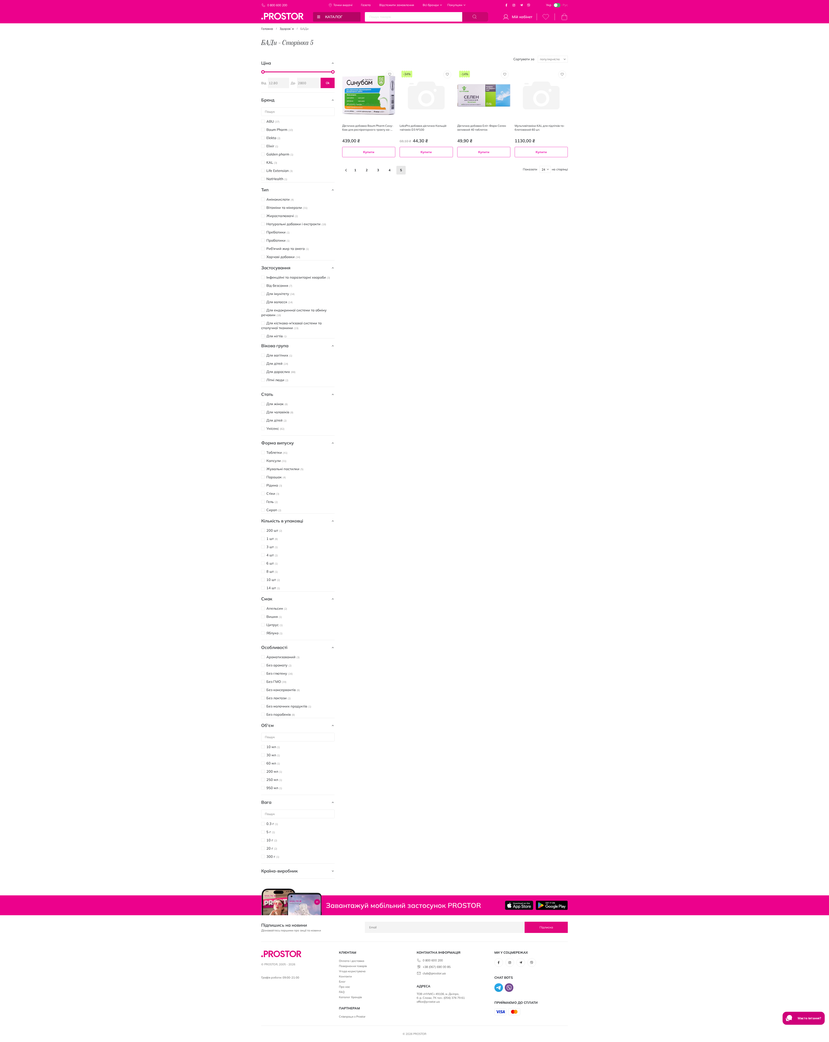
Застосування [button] (275, 267)
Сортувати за (523, 59)
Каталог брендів (350, 997)
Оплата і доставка (351, 961)
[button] (390, 74)
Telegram (521, 5)
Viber (528, 5)
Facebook (506, 5)
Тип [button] (265, 189)
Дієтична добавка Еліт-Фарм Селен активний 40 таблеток (481, 127)
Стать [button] (267, 394)
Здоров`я (287, 29)
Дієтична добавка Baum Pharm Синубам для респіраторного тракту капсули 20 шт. (367, 128)
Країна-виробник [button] (279, 871)
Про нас (344, 986)
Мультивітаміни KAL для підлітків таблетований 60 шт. (540, 127)
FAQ (342, 992)
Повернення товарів (353, 966)
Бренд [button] (267, 100)
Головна (267, 29)
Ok (328, 83)
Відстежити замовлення (396, 5)
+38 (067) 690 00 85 (437, 967)
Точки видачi (342, 5)
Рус (565, 5)
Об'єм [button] (267, 725)
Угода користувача (352, 971)
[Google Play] (552, 905)
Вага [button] (266, 802)
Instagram (514, 5)
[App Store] (519, 905)
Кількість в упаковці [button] (282, 520)
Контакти (345, 976)
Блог (342, 981)
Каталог (334, 16)
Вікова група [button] (274, 345)
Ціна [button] (266, 63)
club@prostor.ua (434, 973)
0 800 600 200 (277, 5)
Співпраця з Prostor (352, 1016)
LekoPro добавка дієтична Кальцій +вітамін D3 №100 (423, 127)
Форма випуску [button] (277, 443)
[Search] (475, 17)
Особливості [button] (274, 647)
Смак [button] (266, 598)
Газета (366, 5)
